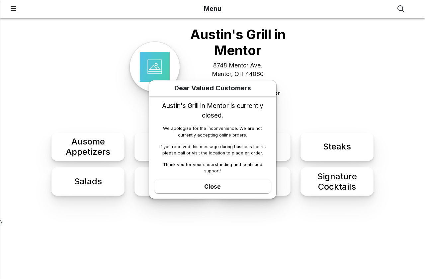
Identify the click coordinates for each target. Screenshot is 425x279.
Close (212, 186)
